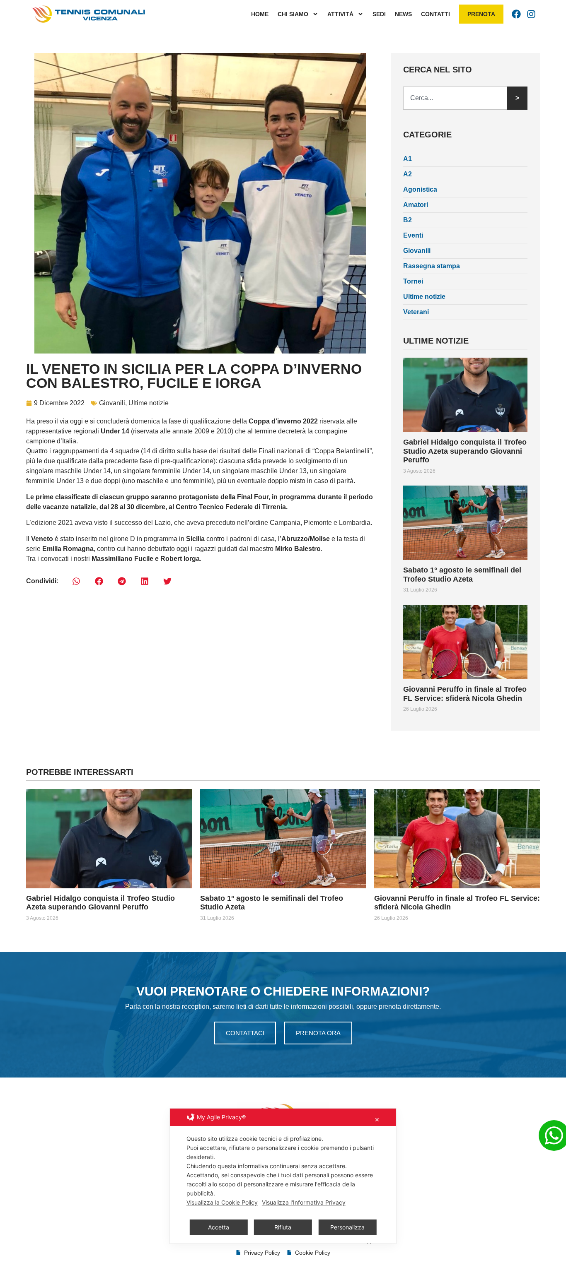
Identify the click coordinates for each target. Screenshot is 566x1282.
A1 (407, 158)
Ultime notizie (148, 402)
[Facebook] (516, 14)
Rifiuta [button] (282, 1227)
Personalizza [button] (347, 1227)
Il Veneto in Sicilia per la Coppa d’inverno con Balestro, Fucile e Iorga (194, 376)
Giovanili (112, 402)
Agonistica (420, 189)
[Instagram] (531, 14)
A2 (407, 174)
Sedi (379, 14)
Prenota (481, 14)
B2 (407, 220)
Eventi (413, 235)
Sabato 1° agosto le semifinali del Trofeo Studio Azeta (462, 574)
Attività (340, 14)
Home (259, 14)
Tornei (413, 281)
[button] (76, 581)
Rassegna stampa (431, 265)
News (403, 14)
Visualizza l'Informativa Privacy (304, 1202)
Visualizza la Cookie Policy (222, 1202)
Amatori (415, 204)
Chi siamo (293, 14)
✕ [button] (377, 1119)
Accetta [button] (218, 1227)
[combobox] (455, 98)
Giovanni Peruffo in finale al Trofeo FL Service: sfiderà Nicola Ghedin (465, 693)
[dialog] (283, 1176)
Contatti (435, 14)
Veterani (416, 311)
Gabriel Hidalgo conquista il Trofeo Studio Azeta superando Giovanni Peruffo (465, 451)
